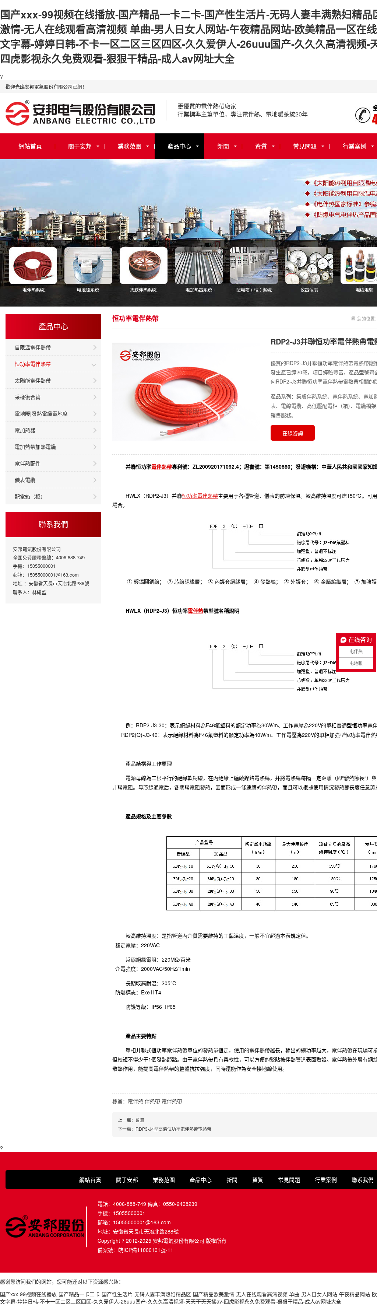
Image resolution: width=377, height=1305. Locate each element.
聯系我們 (363, 1179)
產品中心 (179, 146)
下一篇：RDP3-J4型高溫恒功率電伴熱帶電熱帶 (164, 1129)
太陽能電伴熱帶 (33, 380)
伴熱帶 (152, 1101)
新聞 (223, 146)
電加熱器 (25, 430)
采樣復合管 (27, 396)
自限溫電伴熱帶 (33, 347)
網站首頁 (30, 146)
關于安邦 (80, 146)
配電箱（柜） (30, 496)
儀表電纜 (25, 479)
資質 (261, 146)
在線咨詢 (292, 433)
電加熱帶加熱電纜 (35, 446)
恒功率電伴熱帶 (33, 363)
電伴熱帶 (161, 466)
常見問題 (305, 146)
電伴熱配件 (27, 463)
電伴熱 (195, 610)
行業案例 (326, 1179)
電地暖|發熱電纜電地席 (41, 413)
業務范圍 (129, 146)
